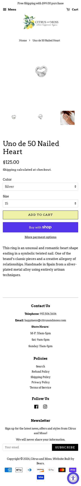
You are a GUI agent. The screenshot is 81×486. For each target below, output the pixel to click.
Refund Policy (41, 371)
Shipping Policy (40, 377)
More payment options (40, 237)
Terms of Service (40, 387)
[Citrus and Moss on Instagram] (45, 407)
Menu (11, 9)
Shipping (9, 169)
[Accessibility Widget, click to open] (73, 478)
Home (23, 40)
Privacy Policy (40, 382)
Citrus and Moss (41, 459)
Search (40, 366)
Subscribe (65, 447)
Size (6, 196)
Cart (74, 9)
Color (7, 179)
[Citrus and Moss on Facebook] (36, 407)
